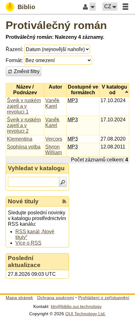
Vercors (53, 139)
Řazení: (14, 49)
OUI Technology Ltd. (85, 313)
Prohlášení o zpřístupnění (103, 297)
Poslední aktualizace (24, 261)
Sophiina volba (23, 146)
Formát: (14, 60)
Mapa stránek (19, 297)
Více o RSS (28, 243)
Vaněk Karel (52, 103)
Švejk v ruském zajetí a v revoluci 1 (24, 106)
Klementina (19, 139)
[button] (92, 7)
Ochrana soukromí (55, 297)
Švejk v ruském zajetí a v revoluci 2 (24, 125)
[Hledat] (63, 182)
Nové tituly (23, 201)
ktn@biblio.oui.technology (76, 306)
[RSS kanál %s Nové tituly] (64, 201)
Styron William (53, 149)
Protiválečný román (56, 25)
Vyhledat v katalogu (36, 168)
